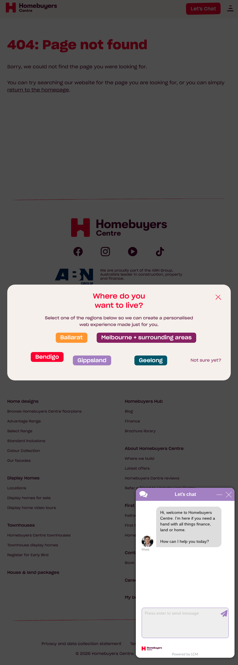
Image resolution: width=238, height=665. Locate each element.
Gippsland (92, 360)
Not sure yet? (205, 360)
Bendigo (47, 356)
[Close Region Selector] (218, 297)
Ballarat (71, 337)
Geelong (151, 360)
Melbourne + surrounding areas (146, 337)
